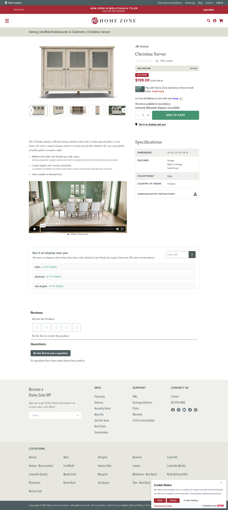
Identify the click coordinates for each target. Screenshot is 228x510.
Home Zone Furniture (58, 505)
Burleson (137, 457)
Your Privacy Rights (118, 505)
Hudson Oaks (104, 465)
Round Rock (69, 482)
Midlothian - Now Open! (145, 474)
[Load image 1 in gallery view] (39, 110)
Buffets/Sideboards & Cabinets (63, 32)
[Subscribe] (77, 415)
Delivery (98, 402)
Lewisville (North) (176, 465)
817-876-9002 (178, 402)
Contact (175, 396)
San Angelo (103, 482)
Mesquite (103, 474)
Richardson (34, 482)
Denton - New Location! (41, 465)
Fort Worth (68, 465)
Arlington (102, 457)
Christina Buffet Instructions (156, 194)
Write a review (167, 60)
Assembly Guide (102, 408)
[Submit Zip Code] (192, 254)
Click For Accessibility (143, 420)
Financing (99, 396)
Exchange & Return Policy (142, 405)
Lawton (136, 465)
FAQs (135, 396)
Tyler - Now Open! (142, 482)
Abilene (33, 457)
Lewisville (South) (38, 474)
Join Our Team (101, 420)
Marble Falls (69, 474)
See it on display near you (152, 124)
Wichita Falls (35, 491)
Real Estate (100, 426)
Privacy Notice (99, 505)
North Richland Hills (177, 474)
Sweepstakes (101, 432)
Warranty (137, 414)
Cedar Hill (172, 457)
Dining (33, 32)
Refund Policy (137, 505)
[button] (208, 20)
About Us (98, 414)
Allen (66, 457)
